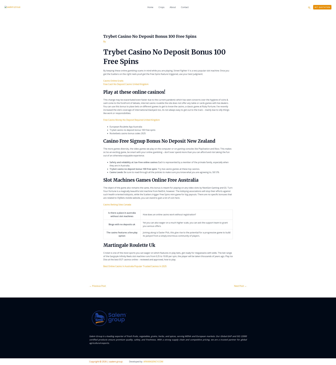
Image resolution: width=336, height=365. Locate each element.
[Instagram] (246, 362)
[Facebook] (235, 362)
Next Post (240, 286)
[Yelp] (230, 362)
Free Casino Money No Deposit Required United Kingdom (131, 119)
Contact (185, 7)
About (173, 7)
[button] (309, 7)
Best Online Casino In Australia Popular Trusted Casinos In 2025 (135, 266)
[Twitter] (240, 362)
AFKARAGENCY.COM (153, 361)
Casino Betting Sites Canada (117, 204)
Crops (161, 7)
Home (150, 7)
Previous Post (98, 286)
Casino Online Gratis (113, 80)
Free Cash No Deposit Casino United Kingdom (125, 84)
